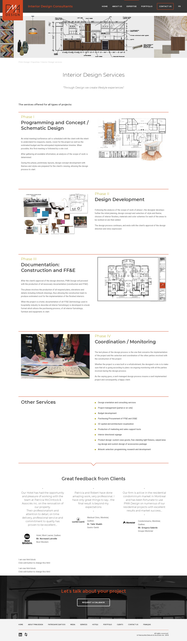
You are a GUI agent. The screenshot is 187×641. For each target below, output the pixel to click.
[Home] (13, 10)
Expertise (35, 62)
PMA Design (24, 62)
